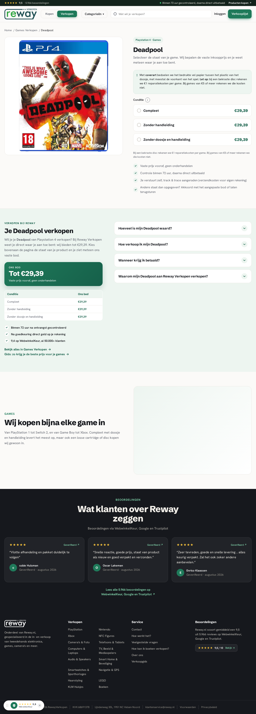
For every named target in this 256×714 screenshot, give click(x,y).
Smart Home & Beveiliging (108, 661)
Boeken (103, 687)
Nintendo (104, 629)
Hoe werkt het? (141, 636)
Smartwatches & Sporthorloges (78, 672)
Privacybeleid (209, 707)
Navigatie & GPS (109, 670)
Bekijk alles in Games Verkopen (27, 349)
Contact (137, 629)
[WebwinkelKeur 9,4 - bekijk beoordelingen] (14, 705)
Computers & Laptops (76, 651)
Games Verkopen (26, 30)
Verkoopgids (139, 661)
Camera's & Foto (79, 642)
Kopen (49, 14)
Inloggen (220, 14)
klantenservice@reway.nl (159, 707)
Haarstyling (75, 680)
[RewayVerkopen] (20, 14)
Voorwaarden (188, 707)
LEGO (102, 680)
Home (8, 30)
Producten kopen (240, 3)
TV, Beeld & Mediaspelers (107, 651)
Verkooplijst (240, 14)
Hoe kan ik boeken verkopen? (150, 648)
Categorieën (94, 14)
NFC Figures (106, 636)
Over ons (137, 655)
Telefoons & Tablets (111, 642)
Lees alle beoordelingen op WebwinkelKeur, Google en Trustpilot (128, 592)
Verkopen (67, 14)
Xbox (71, 636)
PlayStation (75, 629)
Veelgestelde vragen (145, 642)
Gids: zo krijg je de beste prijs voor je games (36, 354)
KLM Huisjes (75, 687)
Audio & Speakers (79, 659)
